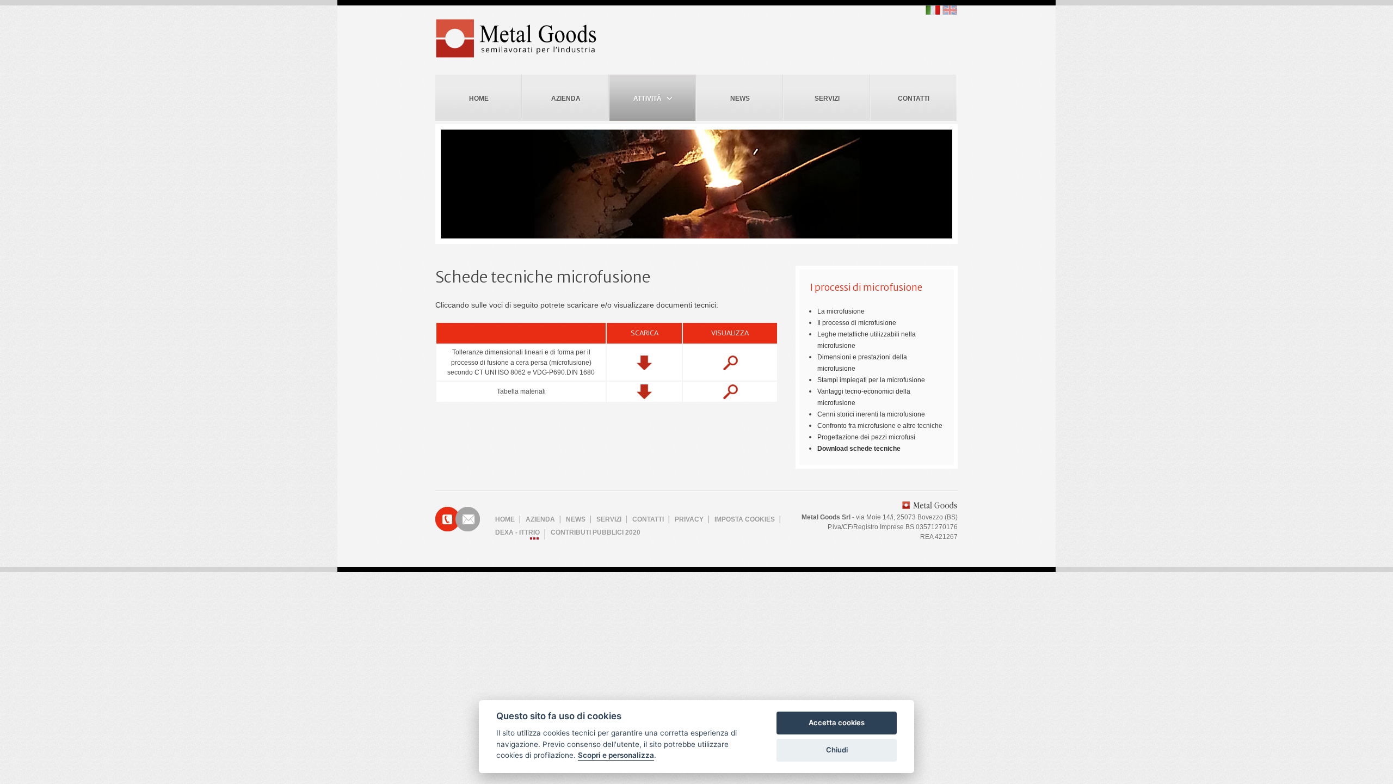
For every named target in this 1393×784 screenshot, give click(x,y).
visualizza (730, 363)
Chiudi (837, 749)
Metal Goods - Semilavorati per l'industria (517, 38)
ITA (933, 10)
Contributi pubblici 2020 (595, 532)
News (740, 98)
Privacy (689, 519)
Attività (647, 98)
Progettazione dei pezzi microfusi (866, 437)
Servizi (827, 98)
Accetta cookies (837, 722)
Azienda (566, 98)
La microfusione (841, 311)
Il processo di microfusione (856, 323)
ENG (950, 10)
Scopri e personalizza (616, 755)
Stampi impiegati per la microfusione (871, 380)
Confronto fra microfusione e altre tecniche (879, 426)
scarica (644, 363)
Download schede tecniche (859, 448)
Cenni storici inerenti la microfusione (871, 414)
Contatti (913, 98)
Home (479, 98)
